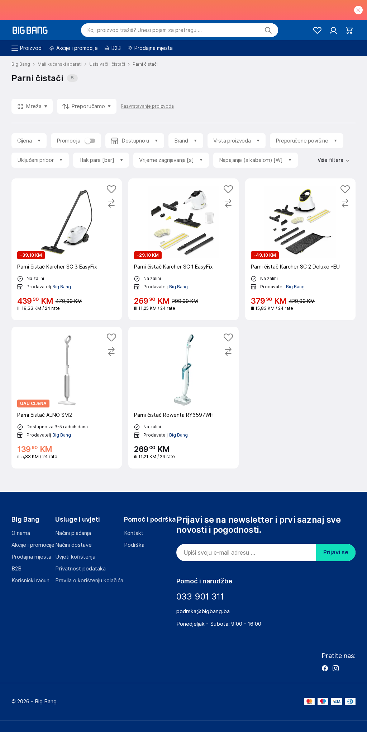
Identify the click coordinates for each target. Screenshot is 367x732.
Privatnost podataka (80, 568)
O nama (20, 533)
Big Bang (61, 287)
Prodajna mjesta (31, 557)
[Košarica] (349, 30)
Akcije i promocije (32, 545)
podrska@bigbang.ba (203, 611)
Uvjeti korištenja (75, 557)
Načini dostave (73, 545)
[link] (66, 249)
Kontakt (133, 533)
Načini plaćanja (73, 533)
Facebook (324, 668)
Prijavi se (335, 552)
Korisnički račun (30, 580)
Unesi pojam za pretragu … (144, 30)
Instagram (335, 668)
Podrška (134, 545)
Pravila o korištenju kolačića (89, 580)
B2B (16, 568)
